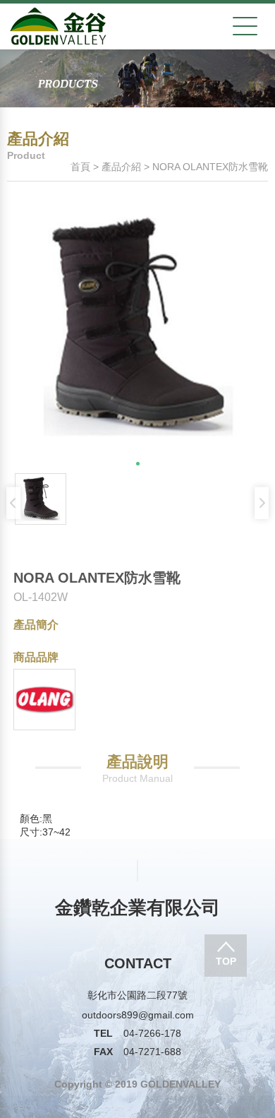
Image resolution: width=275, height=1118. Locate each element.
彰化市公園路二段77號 (137, 995)
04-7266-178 (137, 1033)
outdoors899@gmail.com (138, 1015)
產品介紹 (121, 166)
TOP (226, 961)
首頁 (80, 166)
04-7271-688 (137, 1051)
